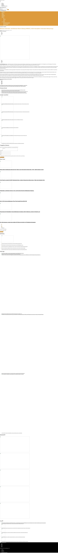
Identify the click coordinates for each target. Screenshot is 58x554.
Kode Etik (3, 550)
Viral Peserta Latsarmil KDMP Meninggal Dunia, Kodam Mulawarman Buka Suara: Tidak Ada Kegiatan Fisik (15, 111)
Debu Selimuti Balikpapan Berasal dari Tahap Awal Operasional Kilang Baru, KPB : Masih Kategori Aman (22, 169)
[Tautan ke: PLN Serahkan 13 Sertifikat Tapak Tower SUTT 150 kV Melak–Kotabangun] (15, 518)
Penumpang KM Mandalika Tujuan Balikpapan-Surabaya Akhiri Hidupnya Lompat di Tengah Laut (14, 135)
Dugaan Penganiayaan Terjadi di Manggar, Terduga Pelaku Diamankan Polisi (12, 243)
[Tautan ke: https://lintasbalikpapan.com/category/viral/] (2, 521)
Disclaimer (3, 551)
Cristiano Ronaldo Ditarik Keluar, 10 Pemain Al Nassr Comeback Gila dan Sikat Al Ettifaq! (13, 373)
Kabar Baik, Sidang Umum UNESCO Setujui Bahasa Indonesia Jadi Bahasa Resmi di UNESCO (14, 92)
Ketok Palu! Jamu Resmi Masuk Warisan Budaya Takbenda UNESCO (10, 90)
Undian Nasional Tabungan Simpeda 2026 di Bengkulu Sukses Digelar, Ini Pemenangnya (11, 452)
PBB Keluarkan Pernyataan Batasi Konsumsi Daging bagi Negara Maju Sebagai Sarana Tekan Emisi (15, 91)
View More (1, 231)
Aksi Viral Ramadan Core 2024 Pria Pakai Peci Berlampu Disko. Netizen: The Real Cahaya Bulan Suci (15, 532)
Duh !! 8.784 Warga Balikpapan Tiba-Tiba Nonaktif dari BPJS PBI (10, 127)
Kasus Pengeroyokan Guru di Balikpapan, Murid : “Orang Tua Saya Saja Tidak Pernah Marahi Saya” (15, 246)
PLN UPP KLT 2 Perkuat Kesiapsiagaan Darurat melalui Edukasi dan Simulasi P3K (10, 502)
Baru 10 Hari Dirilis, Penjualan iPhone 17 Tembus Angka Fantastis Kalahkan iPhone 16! (13, 523)
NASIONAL (1, 31)
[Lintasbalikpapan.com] (3, 7)
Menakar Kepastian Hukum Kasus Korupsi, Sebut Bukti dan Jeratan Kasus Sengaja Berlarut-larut (14, 249)
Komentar (1, 150)
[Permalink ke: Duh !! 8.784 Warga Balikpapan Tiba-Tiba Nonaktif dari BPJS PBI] (7, 126)
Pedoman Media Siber (4, 552)
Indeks (2, 549)
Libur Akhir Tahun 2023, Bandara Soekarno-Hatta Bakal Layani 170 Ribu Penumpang (13, 86)
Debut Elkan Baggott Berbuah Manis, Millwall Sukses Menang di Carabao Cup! (12, 313)
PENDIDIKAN (4, 31)
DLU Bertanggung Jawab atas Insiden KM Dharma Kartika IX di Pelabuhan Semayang (13, 143)
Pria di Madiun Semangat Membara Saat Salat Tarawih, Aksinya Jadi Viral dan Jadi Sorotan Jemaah (15, 541)
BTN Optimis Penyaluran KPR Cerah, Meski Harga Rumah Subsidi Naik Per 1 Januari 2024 (13, 85)
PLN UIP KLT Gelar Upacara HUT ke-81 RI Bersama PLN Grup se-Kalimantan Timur (10, 469)
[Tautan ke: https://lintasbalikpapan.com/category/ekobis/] (4, 434)
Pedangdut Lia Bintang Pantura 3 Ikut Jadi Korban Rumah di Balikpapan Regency (12, 119)
